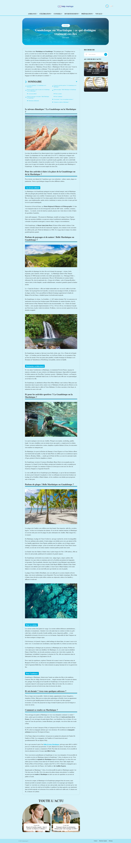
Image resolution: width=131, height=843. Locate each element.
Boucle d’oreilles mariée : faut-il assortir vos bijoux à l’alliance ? (36, 828)
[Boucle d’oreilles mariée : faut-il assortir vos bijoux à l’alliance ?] (36, 818)
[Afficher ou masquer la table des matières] (59, 82)
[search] (107, 6)
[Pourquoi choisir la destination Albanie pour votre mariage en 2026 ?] (66, 818)
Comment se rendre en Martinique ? (61, 102)
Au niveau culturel (32, 93)
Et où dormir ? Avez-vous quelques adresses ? (63, 99)
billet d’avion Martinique (51, 744)
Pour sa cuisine (58, 93)
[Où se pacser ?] (96, 84)
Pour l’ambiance (58, 96)
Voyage (65, 25)
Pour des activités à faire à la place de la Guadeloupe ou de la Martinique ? (38, 90)
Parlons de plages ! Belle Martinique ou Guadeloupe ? (65, 90)
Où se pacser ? (96, 88)
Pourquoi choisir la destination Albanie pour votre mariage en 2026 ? (65, 828)
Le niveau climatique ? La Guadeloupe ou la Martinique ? (36, 86)
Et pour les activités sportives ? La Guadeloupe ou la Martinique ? (65, 86)
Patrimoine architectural (34, 100)
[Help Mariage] (65, 6)
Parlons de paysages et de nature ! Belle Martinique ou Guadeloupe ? (38, 97)
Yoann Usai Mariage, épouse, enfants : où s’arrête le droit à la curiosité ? (96, 71)
